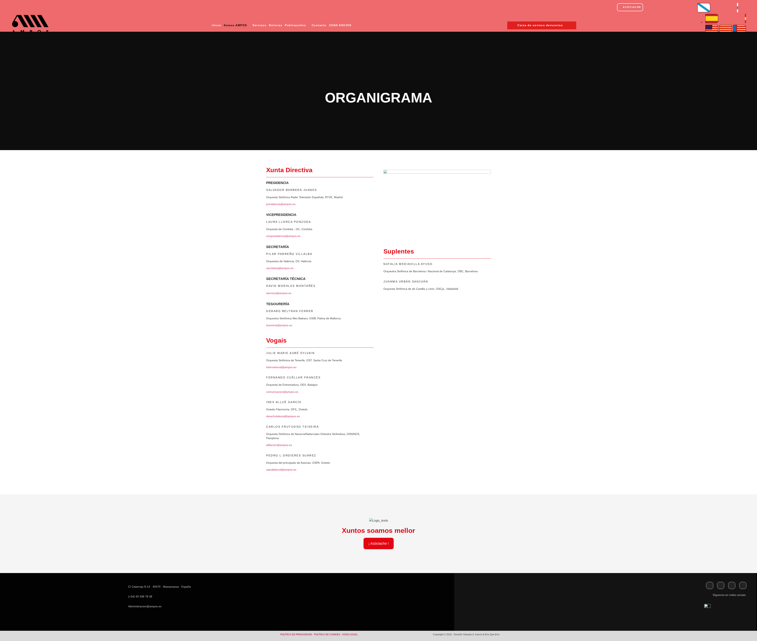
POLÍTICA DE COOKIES (327, 634)
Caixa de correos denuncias (540, 25)
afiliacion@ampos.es (279, 445)
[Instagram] (731, 585)
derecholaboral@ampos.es (283, 416)
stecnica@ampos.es (278, 293)
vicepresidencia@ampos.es (283, 236)
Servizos (259, 25)
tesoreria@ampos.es (279, 325)
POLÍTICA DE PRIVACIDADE (296, 634)
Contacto (319, 25)
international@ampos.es (281, 367)
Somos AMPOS (235, 25)
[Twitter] (720, 585)
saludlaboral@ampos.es (281, 469)
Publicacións (295, 25)
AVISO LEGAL (350, 634)
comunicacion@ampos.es (282, 391)
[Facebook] (709, 585)
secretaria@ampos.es (280, 268)
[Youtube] (742, 585)
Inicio (216, 25)
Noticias (275, 25)
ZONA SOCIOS (340, 25)
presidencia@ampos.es (281, 204)
